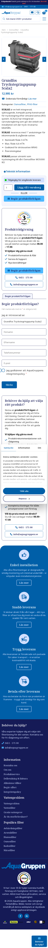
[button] (4, 19)
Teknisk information (18, 171)
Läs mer (32, 98)
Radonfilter (9, 845)
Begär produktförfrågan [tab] (17, 296)
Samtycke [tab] (8, 447)
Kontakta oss (10, 765)
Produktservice (12, 774)
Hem (4, 30)
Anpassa (22, 498)
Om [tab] (39, 447)
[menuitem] (43, 19)
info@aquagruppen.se (13, 6)
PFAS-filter (32, 104)
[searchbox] (22, 19)
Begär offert (10, 787)
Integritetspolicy (12, 791)
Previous (4, 59)
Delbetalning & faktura (16, 778)
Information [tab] (24, 447)
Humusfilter (10, 837)
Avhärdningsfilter (13, 828)
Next (44, 59)
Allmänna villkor (12, 783)
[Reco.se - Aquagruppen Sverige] (24, 218)
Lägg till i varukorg (29, 187)
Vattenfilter (9, 807)
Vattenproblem (11, 803)
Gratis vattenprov (13, 812)
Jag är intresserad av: (13, 315)
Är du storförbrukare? (16, 816)
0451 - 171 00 (29, 7)
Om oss (7, 769)
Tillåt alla (24, 491)
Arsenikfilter (10, 832)
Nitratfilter (9, 850)
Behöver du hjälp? (39, 943)
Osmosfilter (14, 30)
